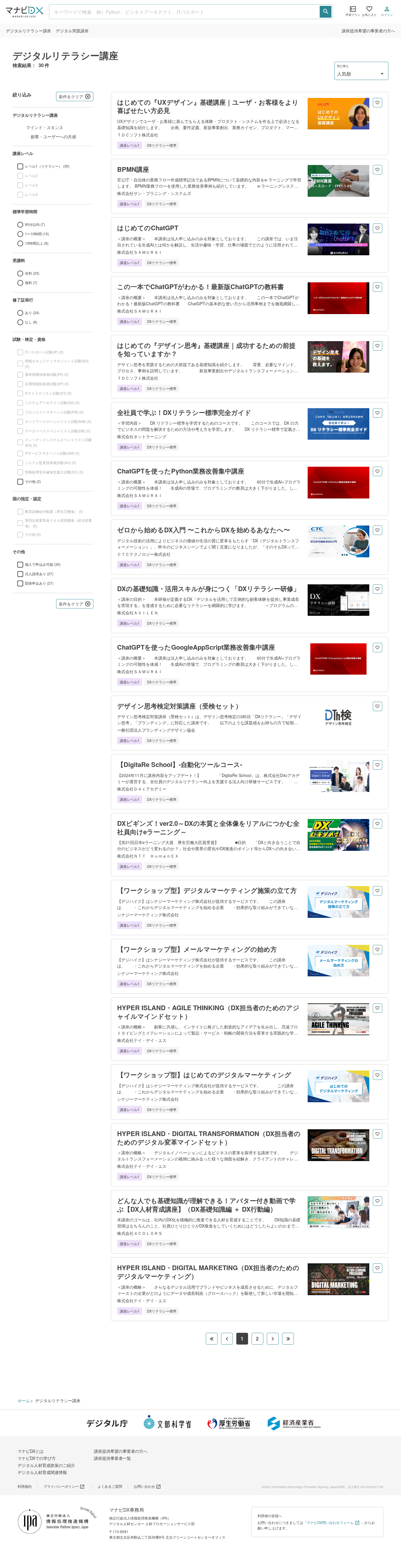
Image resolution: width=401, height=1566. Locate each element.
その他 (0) (33, 534)
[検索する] (325, 12)
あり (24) (32, 312)
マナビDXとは (30, 1451)
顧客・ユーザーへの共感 (53, 136)
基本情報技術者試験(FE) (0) (47, 374)
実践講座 (72, 31)
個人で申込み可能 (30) (42, 564)
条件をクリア (71, 96)
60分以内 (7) (35, 224)
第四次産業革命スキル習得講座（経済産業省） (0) (58, 523)
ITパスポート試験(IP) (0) (44, 351)
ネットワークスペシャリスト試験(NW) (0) (58, 421)
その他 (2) (33, 481)
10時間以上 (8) (36, 243)
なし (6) (31, 321)
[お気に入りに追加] (377, 102)
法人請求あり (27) (39, 573)
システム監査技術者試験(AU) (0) (50, 462)
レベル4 (31, 194)
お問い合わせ (144, 1486)
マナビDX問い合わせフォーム (330, 1522)
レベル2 (31, 175)
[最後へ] (288, 1339)
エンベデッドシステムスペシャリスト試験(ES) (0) (58, 442)
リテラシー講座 (28, 31)
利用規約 (25, 1486)
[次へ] (273, 1339)
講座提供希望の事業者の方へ (368, 31)
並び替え (343, 66)
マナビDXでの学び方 (37, 1458)
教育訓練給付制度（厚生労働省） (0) (54, 511)
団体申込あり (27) (39, 583)
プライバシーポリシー (61, 1486)
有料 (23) (32, 273)
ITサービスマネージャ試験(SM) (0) (52, 453)
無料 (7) (31, 282)
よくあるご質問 (109, 1486)
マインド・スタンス (44, 127)
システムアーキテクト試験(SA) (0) (52, 402)
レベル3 (31, 184)
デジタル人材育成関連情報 (42, 1472)
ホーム (24, 1400)
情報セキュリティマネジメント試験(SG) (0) (57, 363)
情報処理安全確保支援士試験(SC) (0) (54, 471)
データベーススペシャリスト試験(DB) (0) (57, 430)
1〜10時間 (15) (37, 233)
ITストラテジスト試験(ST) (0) (48, 393)
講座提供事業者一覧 (112, 1458)
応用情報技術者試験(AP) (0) (47, 383)
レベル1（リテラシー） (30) (47, 166)
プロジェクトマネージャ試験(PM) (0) (54, 411)
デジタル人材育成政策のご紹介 (46, 1465)
